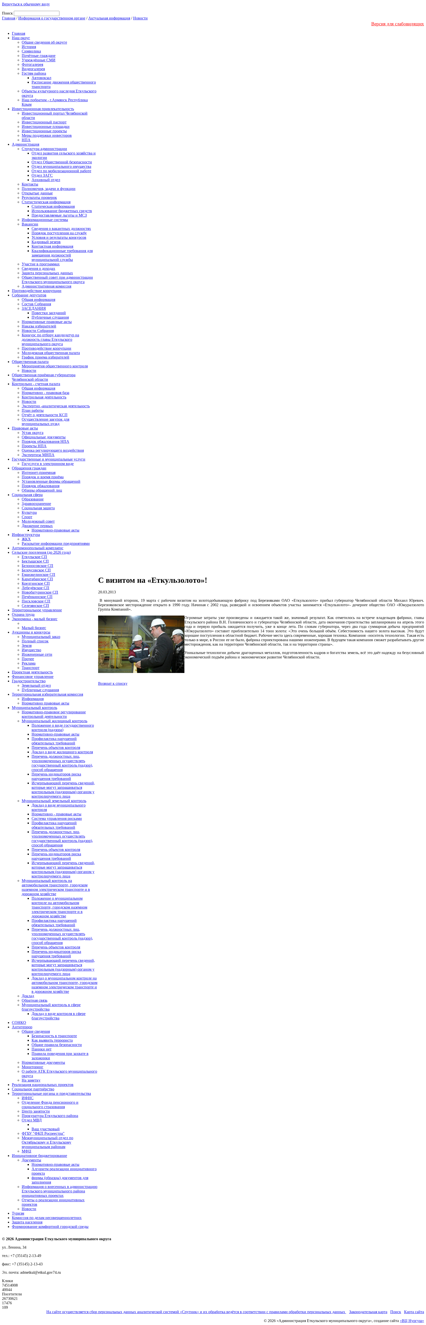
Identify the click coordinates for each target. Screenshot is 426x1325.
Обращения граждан (29, 468)
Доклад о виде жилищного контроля (62, 752)
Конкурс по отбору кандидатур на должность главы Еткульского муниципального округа (50, 339)
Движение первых (37, 526)
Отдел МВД (32, 1120)
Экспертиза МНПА (38, 455)
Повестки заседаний (49, 313)
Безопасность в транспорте (54, 1036)
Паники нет (42, 1049)
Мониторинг (32, 1067)
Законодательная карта (368, 1312)
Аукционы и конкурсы (31, 632)
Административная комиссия (46, 286)
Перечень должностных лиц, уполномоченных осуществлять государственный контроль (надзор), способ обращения (62, 763)
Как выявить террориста (52, 1040)
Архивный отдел (46, 180)
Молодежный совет (38, 521)
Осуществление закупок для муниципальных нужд (45, 421)
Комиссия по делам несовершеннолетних (47, 1218)
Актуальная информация (109, 18)
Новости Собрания (38, 330)
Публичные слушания (50, 317)
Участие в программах (41, 264)
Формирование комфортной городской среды (50, 1226)
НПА (26, 140)
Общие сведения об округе (44, 42)
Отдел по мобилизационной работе (61, 171)
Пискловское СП (36, 601)
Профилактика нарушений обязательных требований (54, 741)
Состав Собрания (36, 304)
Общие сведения (36, 1031)
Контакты (30, 184)
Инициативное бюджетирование (39, 1155)
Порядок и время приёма (43, 477)
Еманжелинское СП (38, 574)
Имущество (31, 650)
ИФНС (28, 1098)
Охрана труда (23, 614)
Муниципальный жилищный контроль (54, 721)
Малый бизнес (34, 628)
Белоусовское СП (36, 570)
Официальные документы (44, 437)
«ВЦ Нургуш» (412, 1321)
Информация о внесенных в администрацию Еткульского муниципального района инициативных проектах (59, 1191)
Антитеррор (22, 1027)
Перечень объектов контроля (56, 747)
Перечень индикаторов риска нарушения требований (56, 776)
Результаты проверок (39, 197)
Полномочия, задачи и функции (48, 189)
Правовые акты (25, 428)
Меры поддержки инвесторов (47, 135)
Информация (33, 699)
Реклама (29, 663)
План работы (33, 410)
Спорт (27, 517)
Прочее (28, 659)
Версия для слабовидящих (397, 23)
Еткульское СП (34, 557)
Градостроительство (29, 681)
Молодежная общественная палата (51, 353)
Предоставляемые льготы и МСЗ (59, 215)
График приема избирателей (45, 357)
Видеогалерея (33, 69)
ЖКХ (26, 539)
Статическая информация (53, 206)
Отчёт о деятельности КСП (45, 415)
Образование (33, 499)
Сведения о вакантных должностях (61, 228)
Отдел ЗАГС (42, 175)
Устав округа (32, 432)
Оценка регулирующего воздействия (53, 450)
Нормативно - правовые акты (56, 814)
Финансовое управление (32, 676)
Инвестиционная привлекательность (43, 109)
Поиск (395, 1312)
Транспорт (30, 668)
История (29, 47)
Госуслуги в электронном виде (48, 464)
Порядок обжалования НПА (45, 441)
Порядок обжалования (40, 486)
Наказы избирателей (39, 326)
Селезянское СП (35, 605)
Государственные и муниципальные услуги (48, 459)
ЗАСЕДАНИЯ (34, 308)
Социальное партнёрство (33, 1089)
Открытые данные (37, 193)
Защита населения (27, 1222)
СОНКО (19, 1022)
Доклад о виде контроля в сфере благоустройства (59, 1016)
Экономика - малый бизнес (34, 619)
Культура (29, 512)
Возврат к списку (112, 683)
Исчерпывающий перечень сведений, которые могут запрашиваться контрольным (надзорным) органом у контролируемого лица (63, 789)
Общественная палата (30, 362)
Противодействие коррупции (36, 291)
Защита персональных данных (47, 273)
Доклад (28, 996)
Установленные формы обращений (51, 481)
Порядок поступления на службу (59, 233)
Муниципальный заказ (41, 637)
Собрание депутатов (29, 295)
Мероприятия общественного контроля (55, 366)
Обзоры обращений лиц (42, 490)
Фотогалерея (32, 64)
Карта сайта (414, 1312)
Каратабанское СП (37, 579)
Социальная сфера (27, 495)
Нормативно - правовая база (45, 393)
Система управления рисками (57, 818)
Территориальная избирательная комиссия (47, 694)
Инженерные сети (37, 654)
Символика (31, 51)
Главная (8, 18)
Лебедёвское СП (35, 588)
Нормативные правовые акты (47, 322)
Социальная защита (38, 508)
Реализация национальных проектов (42, 1085)
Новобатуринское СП (40, 592)
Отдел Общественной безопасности (62, 162)
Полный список (35, 641)
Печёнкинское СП (37, 597)
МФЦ (26, 1151)
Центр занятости (36, 1111)
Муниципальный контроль (34, 708)
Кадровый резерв (46, 242)
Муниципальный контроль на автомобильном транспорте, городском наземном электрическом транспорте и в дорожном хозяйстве (56, 887)
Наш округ (21, 38)
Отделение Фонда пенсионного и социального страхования (50, 1104)
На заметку (31, 1080)
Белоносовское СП (37, 566)
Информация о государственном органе (51, 18)
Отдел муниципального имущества (61, 166)
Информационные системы (45, 220)
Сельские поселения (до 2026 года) (41, 552)
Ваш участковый (46, 1129)
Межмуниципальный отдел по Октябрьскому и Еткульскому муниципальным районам (47, 1142)
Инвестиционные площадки (46, 126)
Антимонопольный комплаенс (37, 548)
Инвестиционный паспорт (44, 122)
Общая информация (38, 299)
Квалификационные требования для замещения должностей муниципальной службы (62, 255)
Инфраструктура (26, 535)
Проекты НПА (34, 446)
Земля (27, 645)
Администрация (25, 144)
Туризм (18, 1213)
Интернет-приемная (38, 472)
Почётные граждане (38, 55)
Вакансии (30, 224)
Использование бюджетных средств (62, 211)
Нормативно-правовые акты (55, 530)
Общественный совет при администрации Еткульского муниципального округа (57, 279)
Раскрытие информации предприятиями (56, 543)
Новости (140, 18)
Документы (31, 1160)
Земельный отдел (36, 685)
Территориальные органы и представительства (51, 1093)
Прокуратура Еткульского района (50, 1116)
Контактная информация (52, 246)
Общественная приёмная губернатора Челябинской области (43, 377)
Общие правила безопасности (57, 1045)
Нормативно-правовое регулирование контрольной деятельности (54, 714)
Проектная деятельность (32, 672)
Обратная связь (34, 1000)
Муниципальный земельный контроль (54, 801)
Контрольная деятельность (44, 397)
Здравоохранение (36, 503)
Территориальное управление (37, 610)
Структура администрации (44, 149)
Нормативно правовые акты (45, 703)
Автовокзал (41, 78)
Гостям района (34, 73)
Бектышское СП (35, 561)
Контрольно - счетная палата (36, 384)
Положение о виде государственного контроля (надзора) (63, 727)
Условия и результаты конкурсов (59, 237)
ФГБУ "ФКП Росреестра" (43, 1133)
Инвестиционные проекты (44, 131)
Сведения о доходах (38, 268)
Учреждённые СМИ (38, 60)
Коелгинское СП (36, 583)
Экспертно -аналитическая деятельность (56, 406)
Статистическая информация (46, 202)
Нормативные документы (43, 1062)
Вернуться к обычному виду (26, 4)
